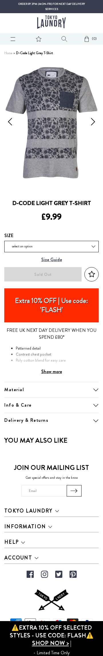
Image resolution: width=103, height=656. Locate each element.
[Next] (93, 123)
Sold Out (43, 274)
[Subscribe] (74, 491)
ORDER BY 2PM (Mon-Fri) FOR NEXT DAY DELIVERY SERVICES (51, 6)
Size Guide (51, 260)
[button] (91, 274)
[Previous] (10, 123)
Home (8, 53)
